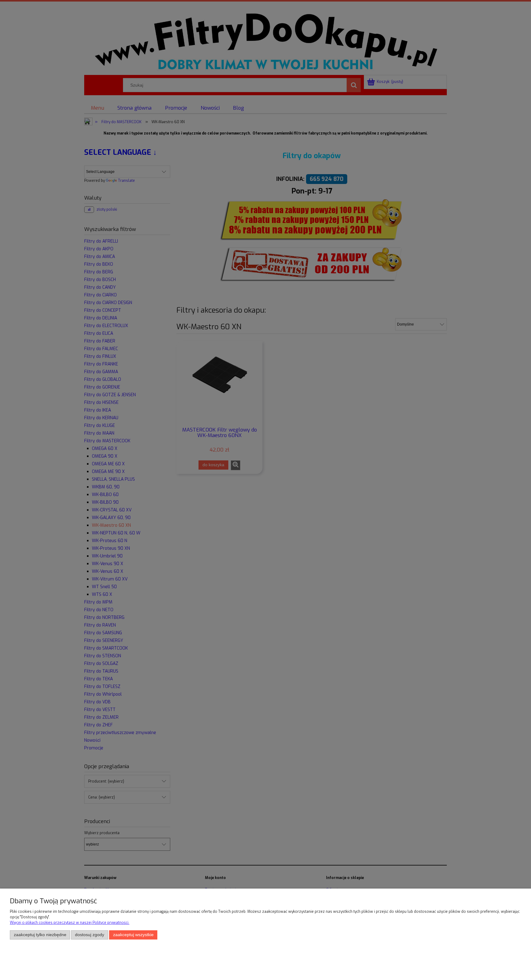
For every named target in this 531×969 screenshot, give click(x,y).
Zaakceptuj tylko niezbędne (40, 934)
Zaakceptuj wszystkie (133, 934)
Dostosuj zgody (89, 934)
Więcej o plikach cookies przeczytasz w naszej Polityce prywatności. (69, 922)
